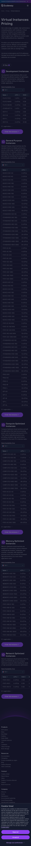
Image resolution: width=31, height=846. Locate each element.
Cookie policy (5, 827)
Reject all (15, 832)
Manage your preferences (14, 843)
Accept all (15, 837)
